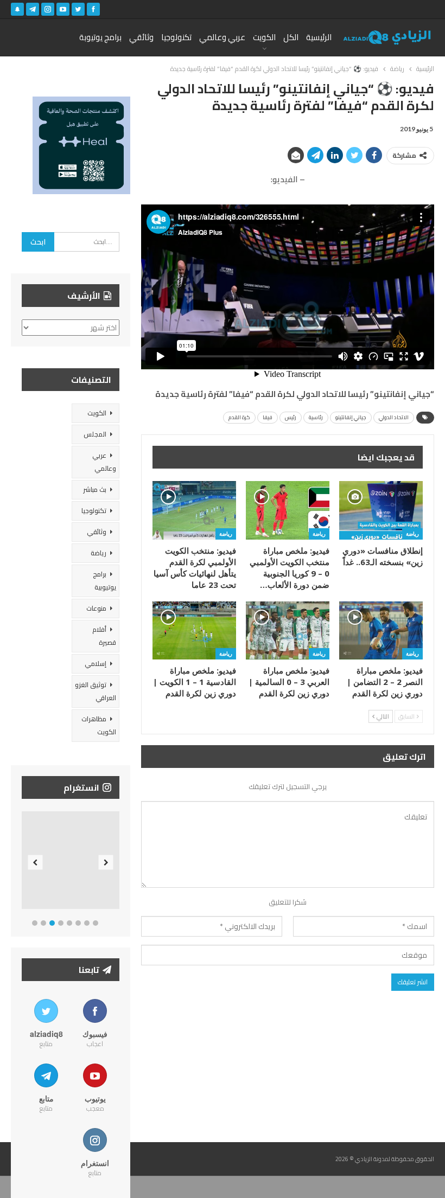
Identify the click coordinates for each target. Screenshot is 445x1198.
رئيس (290, 417)
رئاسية (316, 417)
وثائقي (141, 37)
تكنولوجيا (176, 37)
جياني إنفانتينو (350, 417)
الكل (290, 37)
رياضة (412, 533)
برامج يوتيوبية (104, 580)
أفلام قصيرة (104, 636)
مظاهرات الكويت (98, 725)
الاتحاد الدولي (394, 417)
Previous (35, 862)
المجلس (95, 434)
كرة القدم (239, 417)
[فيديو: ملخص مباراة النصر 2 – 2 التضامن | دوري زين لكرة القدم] (381, 630)
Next (106, 862)
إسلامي (95, 663)
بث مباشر (94, 489)
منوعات (96, 608)
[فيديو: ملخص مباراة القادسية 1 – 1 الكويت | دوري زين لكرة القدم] (194, 630)
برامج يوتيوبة (100, 37)
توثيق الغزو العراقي (95, 691)
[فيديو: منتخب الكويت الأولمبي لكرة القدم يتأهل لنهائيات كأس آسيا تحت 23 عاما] (194, 510)
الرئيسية (319, 37)
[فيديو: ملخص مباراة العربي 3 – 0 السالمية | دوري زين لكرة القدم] (287, 630)
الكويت (264, 37)
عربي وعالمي (222, 37)
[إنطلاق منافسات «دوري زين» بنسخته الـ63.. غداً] (381, 510)
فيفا (267, 417)
